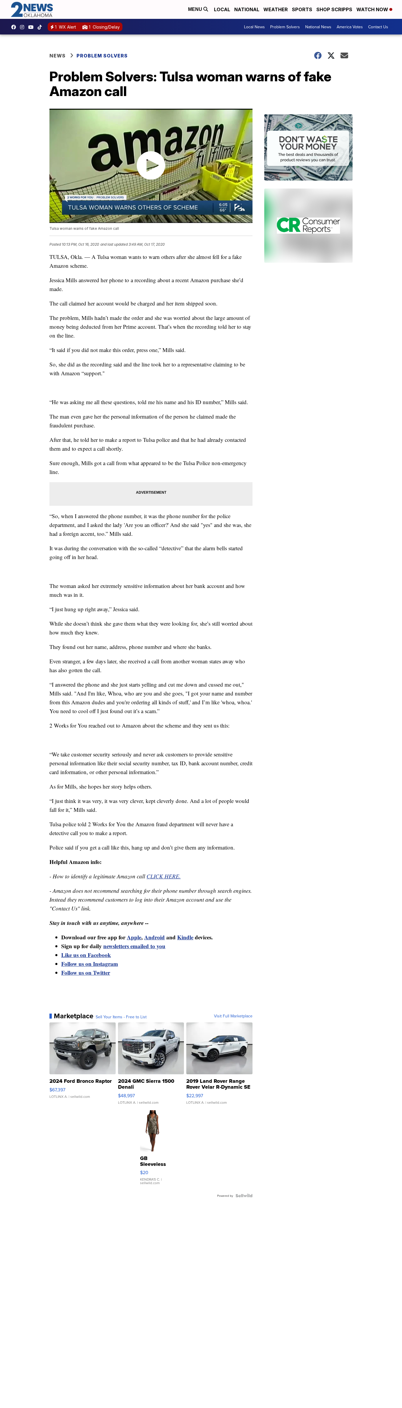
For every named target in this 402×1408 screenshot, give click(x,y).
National (246, 9)
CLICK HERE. (164, 876)
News (57, 56)
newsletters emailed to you (134, 946)
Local (222, 9)
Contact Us (378, 27)
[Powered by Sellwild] (244, 1196)
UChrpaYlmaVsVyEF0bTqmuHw (32, 27)
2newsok (23, 27)
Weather (275, 9)
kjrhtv (15, 27)
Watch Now (372, 9)
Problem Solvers (285, 27)
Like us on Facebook (86, 955)
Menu (195, 9)
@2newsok (41, 27)
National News (318, 27)
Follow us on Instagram (89, 964)
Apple (134, 937)
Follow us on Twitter (85, 972)
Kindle (185, 937)
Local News (254, 27)
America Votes (350, 27)
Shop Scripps (334, 9)
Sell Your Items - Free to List (121, 1017)
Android (154, 937)
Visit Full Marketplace (233, 1016)
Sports (302, 9)
